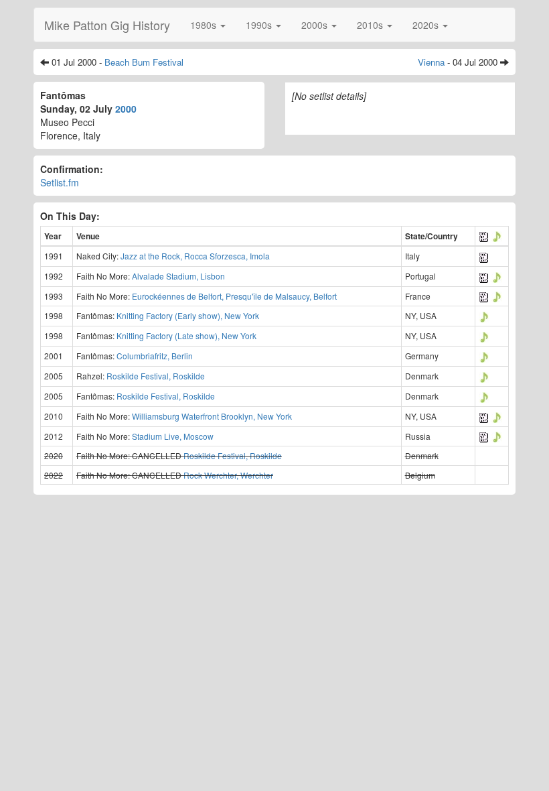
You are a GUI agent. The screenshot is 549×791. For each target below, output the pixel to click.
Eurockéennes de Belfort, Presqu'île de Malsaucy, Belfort (234, 296)
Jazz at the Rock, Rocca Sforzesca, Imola (195, 255)
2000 (126, 108)
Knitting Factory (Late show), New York (186, 335)
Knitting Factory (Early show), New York (187, 315)
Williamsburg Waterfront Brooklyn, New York (212, 416)
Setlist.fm (59, 182)
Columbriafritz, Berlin (154, 355)
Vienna (431, 62)
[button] (208, 25)
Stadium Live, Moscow (173, 436)
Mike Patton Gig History (107, 25)
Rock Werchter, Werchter (228, 475)
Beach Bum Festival (143, 62)
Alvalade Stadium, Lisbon (178, 276)
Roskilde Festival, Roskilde (155, 375)
